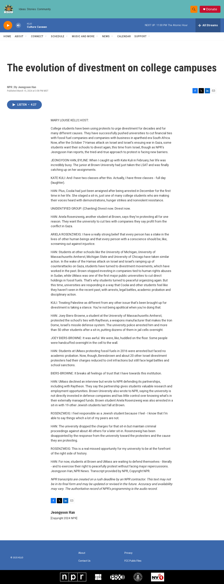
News (106, 36)
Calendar (124, 36)
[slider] (23, 25)
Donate (211, 9)
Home (7, 36)
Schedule (57, 36)
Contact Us (84, 561)
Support (140, 36)
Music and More (83, 36)
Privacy (128, 553)
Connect (37, 36)
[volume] (18, 25)
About (19, 36)
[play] (8, 25)
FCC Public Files (132, 561)
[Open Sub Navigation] (26, 36)
